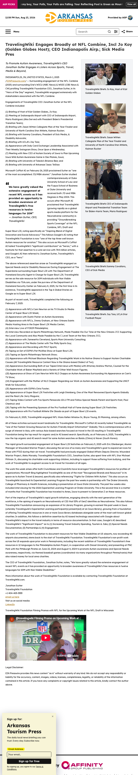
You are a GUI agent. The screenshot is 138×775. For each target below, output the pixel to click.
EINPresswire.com (16, 81)
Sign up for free (29, 761)
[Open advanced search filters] (116, 31)
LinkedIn (10, 604)
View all (131, 4)
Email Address (15, 749)
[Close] (52, 716)
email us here (12, 597)
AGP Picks (9, 4)
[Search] (109, 31)
